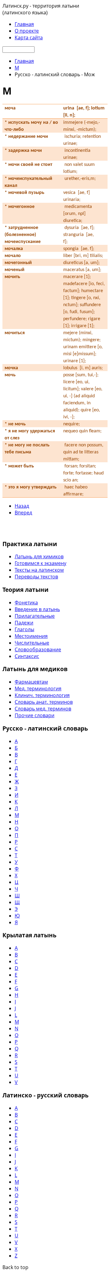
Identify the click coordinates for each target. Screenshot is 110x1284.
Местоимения (31, 636)
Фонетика (26, 602)
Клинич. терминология (42, 695)
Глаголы (24, 629)
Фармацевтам (31, 681)
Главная (24, 24)
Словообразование (38, 649)
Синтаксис (27, 656)
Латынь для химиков (39, 556)
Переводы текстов (36, 576)
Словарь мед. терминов (43, 708)
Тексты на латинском (39, 570)
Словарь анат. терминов (44, 702)
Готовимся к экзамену (40, 563)
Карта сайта (29, 37)
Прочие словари (34, 715)
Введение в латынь (37, 609)
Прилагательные (35, 616)
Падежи (24, 622)
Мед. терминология (38, 688)
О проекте (27, 30)
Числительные (32, 642)
